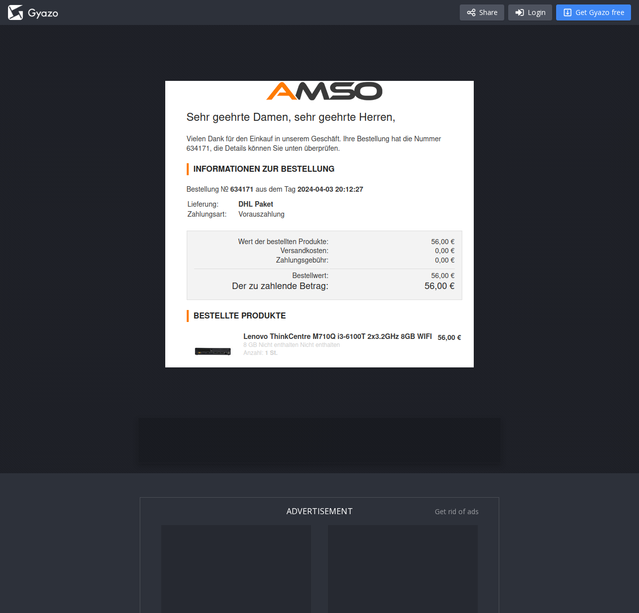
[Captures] (33, 12)
